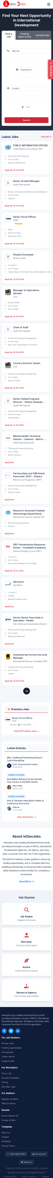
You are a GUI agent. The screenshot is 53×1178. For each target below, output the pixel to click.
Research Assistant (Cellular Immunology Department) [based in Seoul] (29, 512)
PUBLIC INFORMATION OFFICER (30, 145)
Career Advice (8, 1057)
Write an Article (8, 1103)
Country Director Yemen (26, 363)
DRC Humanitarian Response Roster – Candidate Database (29, 546)
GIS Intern (18, 581)
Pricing (5, 1082)
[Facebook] (4, 1030)
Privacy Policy (8, 1146)
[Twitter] (11, 1030)
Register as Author (10, 1099)
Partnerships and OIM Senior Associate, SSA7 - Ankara (29, 475)
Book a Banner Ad (10, 1116)
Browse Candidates (10, 1078)
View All (45, 136)
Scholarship (42, 35)
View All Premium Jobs (25, 731)
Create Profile (8, 1061)
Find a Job (8, 35)
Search (26, 120)
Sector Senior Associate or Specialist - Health (28, 619)
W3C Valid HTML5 (17, 1154)
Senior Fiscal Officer (24, 216)
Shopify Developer (23, 254)
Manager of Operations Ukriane (26, 292)
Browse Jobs (8, 1043)
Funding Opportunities (12, 1048)
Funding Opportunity (24, 35)
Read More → (26, 881)
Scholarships (7, 1052)
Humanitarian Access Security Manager (30, 656)
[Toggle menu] (48, 4)
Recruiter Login (8, 1087)
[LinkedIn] (17, 1030)
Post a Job (7, 1073)
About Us (6, 1132)
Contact (5, 1137)
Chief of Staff (20, 327)
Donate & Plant (8, 1120)
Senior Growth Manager (26, 181)
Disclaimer (6, 1141)
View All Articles (25, 817)
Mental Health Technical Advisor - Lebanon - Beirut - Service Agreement (28, 438)
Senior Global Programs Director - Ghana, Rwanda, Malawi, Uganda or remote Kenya (28, 400)
